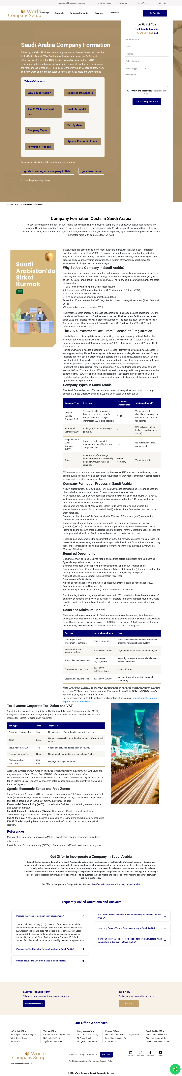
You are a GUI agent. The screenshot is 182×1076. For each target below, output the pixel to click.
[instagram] (140, 1052)
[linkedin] (131, 1052)
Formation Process (39, 146)
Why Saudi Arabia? (39, 92)
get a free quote (91, 171)
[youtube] (160, 1052)
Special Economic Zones (82, 141)
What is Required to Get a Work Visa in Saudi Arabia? (50, 960)
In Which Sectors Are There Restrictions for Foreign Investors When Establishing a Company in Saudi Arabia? (132, 940)
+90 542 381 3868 (103, 3)
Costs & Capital (76, 109)
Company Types (37, 130)
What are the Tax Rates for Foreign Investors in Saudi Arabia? (50, 949)
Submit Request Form (147, 101)
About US (73, 1054)
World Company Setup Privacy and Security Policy (91, 1061)
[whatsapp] (175, 1069)
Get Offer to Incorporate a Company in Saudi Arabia (116, 884)
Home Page (44, 13)
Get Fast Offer (155, 13)
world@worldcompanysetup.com (71, 3)
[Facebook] (150, 1052)
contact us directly (82, 701)
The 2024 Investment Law (41, 111)
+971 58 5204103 (120, 3)
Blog (82, 1054)
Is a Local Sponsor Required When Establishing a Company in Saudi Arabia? (132, 916)
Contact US (114, 13)
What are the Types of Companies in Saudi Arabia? (51, 916)
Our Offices (142, 3)
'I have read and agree (148, 92)
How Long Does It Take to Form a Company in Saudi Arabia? (132, 928)
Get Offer (106, 1054)
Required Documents (80, 92)
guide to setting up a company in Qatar (48, 171)
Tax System (74, 125)
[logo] (21, 13)
